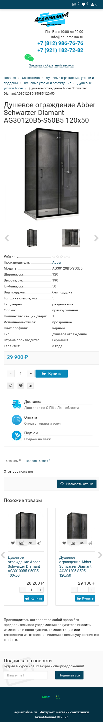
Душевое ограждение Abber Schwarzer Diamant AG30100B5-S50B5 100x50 (24, 566)
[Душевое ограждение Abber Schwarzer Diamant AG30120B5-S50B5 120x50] (51, 174)
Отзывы (13, 461)
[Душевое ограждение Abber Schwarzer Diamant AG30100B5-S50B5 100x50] (26, 530)
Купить (55, 373)
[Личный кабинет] (94, 4)
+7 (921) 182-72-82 (59, 50)
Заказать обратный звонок (51, 65)
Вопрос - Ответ (38, 461)
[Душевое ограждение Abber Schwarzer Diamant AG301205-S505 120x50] (77, 530)
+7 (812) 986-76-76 (60, 43)
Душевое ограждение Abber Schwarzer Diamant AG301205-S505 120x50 (75, 566)
